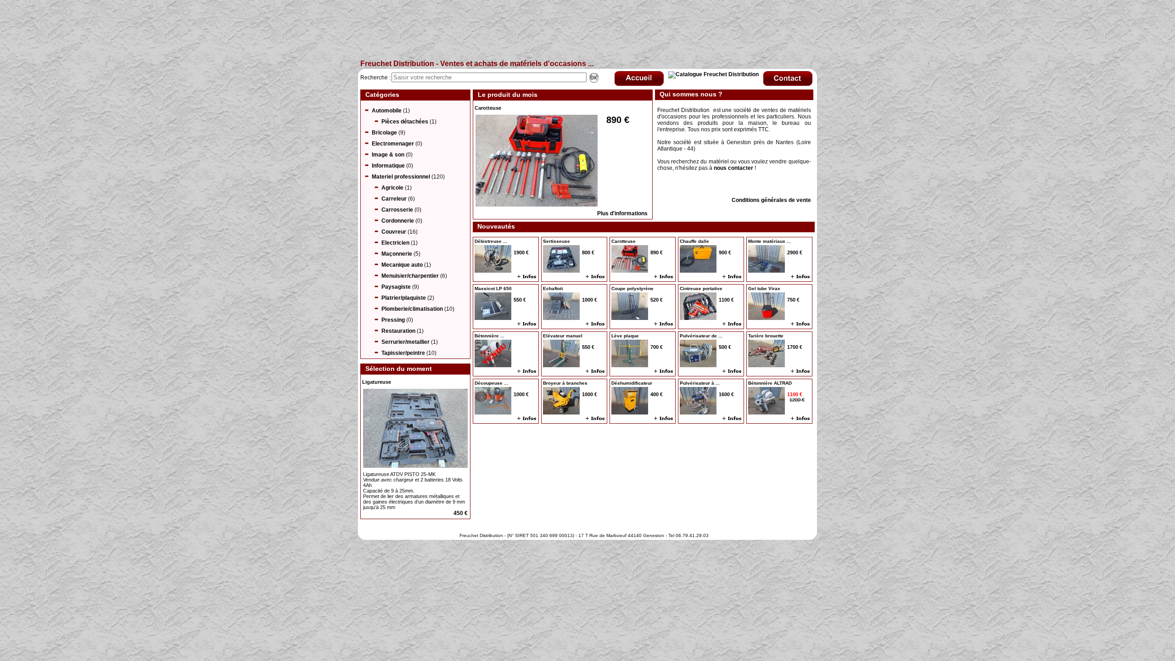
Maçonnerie (396, 254)
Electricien (395, 243)
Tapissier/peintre (403, 353)
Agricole (392, 188)
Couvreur (393, 232)
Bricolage (384, 132)
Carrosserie (397, 210)
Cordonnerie (397, 221)
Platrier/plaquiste (403, 298)
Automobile (387, 110)
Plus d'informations (622, 213)
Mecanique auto (402, 265)
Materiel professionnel (401, 177)
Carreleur (394, 199)
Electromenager (393, 143)
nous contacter (733, 168)
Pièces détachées (404, 121)
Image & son (388, 154)
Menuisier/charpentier (410, 276)
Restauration (398, 331)
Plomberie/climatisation (412, 309)
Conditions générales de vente (771, 200)
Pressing (393, 320)
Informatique (388, 165)
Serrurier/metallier (405, 342)
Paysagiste (396, 287)
